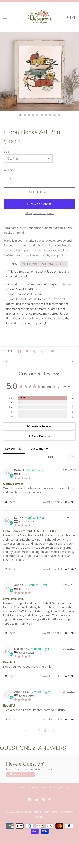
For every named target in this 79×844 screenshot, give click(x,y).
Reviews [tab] (10, 448)
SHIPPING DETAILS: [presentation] (54, 264)
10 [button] (59, 115)
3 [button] (29, 115)
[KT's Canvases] (39, 17)
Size (6, 152)
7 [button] (46, 115)
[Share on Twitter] (27, 351)
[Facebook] (29, 799)
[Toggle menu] (5, 17)
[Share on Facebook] (19, 351)
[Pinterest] (49, 799)
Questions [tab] (36, 448)
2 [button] (24, 115)
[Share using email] (52, 351)
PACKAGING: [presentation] (29, 264)
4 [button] (33, 115)
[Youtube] (36, 799)
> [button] (53, 730)
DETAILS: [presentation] (11, 264)
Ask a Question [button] (41, 436)
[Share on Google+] (43, 351)
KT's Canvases (23, 811)
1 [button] (20, 115)
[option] (39, 71)
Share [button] (11, 502)
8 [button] (50, 115)
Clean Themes (51, 811)
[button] (67, 502)
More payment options (39, 213)
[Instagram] (43, 799)
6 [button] (42, 115)
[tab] (12, 264)
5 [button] (37, 115)
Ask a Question (22, 774)
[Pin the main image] (34, 351)
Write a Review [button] (41, 426)
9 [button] (54, 115)
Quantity (9, 170)
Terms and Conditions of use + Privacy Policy (39, 787)
